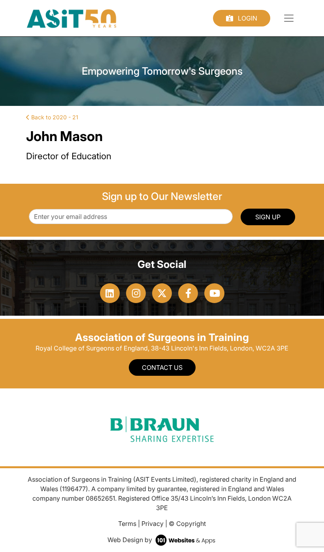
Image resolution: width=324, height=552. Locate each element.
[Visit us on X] (162, 293)
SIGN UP (268, 217)
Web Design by (130, 540)
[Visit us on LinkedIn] (110, 293)
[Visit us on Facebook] (188, 293)
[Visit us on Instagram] (136, 293)
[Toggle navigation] (289, 18)
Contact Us (162, 367)
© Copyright (187, 524)
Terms (127, 524)
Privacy (152, 524)
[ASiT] (71, 17)
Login (246, 18)
